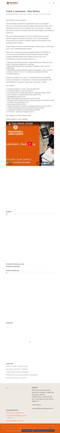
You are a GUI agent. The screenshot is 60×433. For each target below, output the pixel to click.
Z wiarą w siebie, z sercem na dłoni (17, 366)
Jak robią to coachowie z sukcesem (35, 14)
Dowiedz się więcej (49, 430)
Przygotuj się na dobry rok (15, 413)
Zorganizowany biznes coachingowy (17, 372)
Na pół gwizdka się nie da (15, 421)
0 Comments (48, 14)
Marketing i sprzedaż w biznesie (16, 378)
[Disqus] (30, 187)
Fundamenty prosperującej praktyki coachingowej (22, 375)
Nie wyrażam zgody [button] (38, 430)
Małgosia (16, 14)
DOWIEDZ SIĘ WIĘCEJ (12, 266)
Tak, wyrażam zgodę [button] (27, 430)
